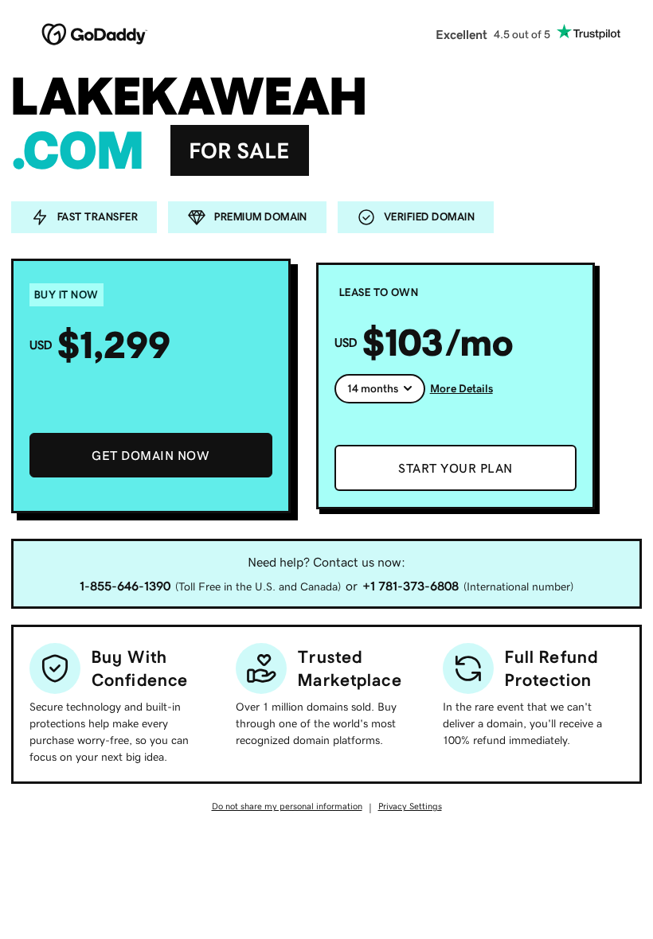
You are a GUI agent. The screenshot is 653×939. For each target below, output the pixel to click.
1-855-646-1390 (125, 585)
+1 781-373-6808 (410, 585)
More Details (461, 388)
